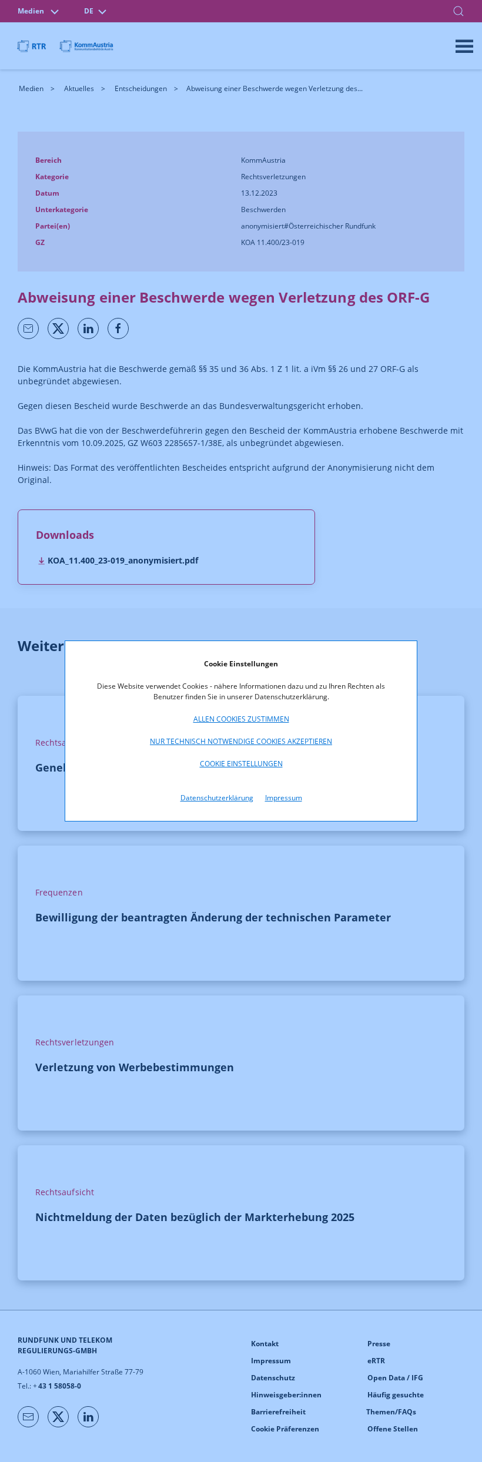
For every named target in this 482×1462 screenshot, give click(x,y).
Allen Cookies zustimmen (241, 719)
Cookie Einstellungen (241, 764)
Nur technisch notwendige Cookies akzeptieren (241, 741)
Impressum (283, 798)
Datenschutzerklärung (216, 798)
